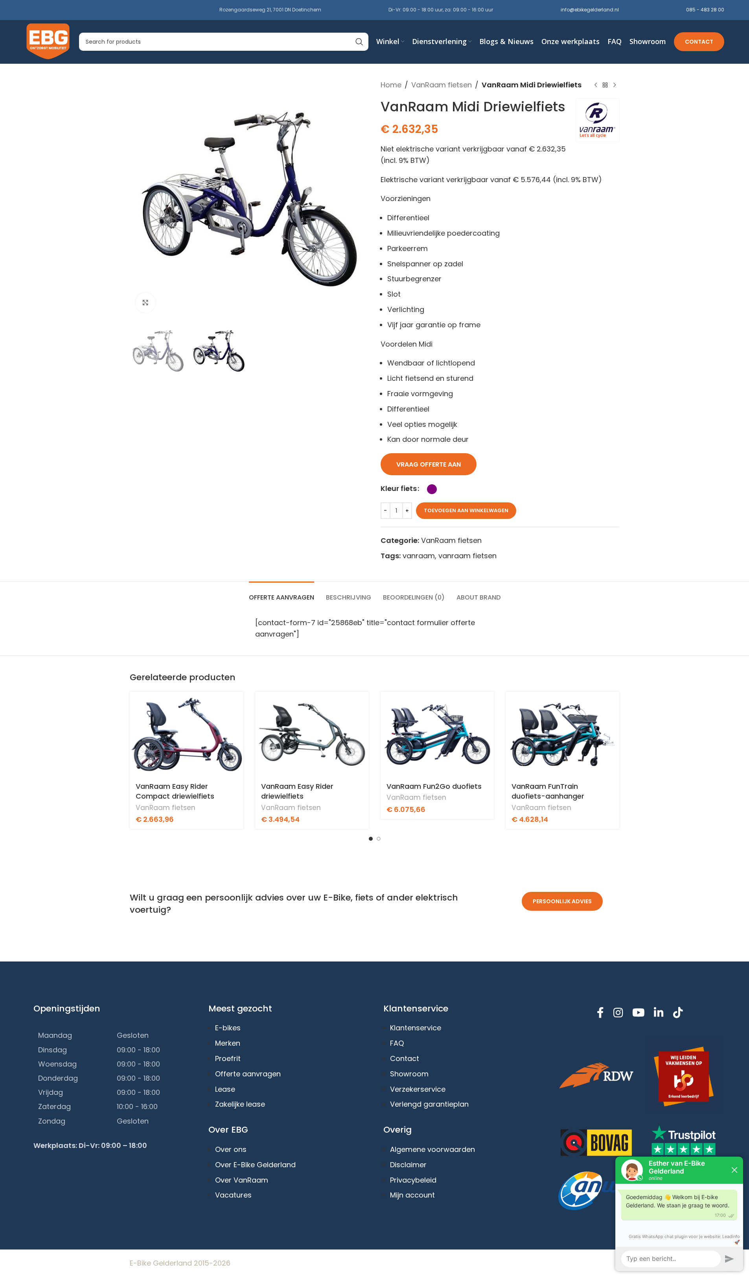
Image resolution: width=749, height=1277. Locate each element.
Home (391, 85)
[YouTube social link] (638, 1013)
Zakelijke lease (240, 1104)
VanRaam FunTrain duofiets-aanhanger (548, 791)
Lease (225, 1089)
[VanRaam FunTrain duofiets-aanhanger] (562, 734)
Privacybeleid (413, 1180)
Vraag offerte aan (428, 464)
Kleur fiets (399, 488)
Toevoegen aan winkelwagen (466, 510)
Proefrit (228, 1058)
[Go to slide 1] (371, 839)
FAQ (397, 1043)
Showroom (409, 1074)
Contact (699, 42)
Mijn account (412, 1195)
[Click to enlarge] (145, 302)
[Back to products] (605, 85)
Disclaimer (408, 1165)
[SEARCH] (359, 42)
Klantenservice (415, 1028)
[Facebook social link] (601, 1013)
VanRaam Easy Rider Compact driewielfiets (175, 791)
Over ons (231, 1149)
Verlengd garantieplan (429, 1104)
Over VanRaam (241, 1180)
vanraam (419, 556)
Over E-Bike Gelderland (255, 1165)
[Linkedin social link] (659, 1013)
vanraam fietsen (467, 556)
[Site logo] (48, 41)
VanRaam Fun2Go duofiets (434, 786)
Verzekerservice (417, 1089)
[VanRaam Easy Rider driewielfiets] (312, 734)
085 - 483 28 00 (705, 9)
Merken (227, 1043)
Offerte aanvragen (248, 1074)
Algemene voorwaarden (432, 1149)
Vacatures (233, 1195)
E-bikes (228, 1028)
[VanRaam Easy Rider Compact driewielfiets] (186, 734)
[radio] (432, 489)
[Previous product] (595, 85)
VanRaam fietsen (441, 85)
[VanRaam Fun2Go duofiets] (437, 734)
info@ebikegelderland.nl (590, 9)
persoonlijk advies (562, 901)
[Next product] (614, 85)
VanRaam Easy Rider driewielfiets (297, 791)
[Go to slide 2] (379, 839)
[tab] (281, 593)
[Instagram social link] (618, 1013)
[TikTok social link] (677, 1013)
